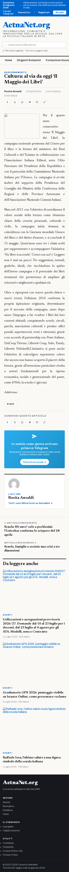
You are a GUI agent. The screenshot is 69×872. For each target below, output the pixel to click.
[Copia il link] (44, 102)
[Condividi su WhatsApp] (22, 102)
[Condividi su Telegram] (30, 102)
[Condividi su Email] (37, 102)
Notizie (6, 802)
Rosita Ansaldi (13, 91)
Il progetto (8, 826)
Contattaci (8, 843)
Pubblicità (8, 847)
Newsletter (24, 12)
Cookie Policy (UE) (13, 851)
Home (8, 60)
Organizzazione (11, 830)
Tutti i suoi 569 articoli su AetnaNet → (30, 503)
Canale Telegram (8, 12)
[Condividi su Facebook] (7, 102)
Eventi (10, 404)
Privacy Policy (10, 855)
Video (6, 814)
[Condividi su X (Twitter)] (15, 102)
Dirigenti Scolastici (29, 60)
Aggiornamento (15, 72)
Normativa (8, 806)
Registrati (44, 12)
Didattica (8, 810)
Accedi (60, 12)
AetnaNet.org (26, 25)
